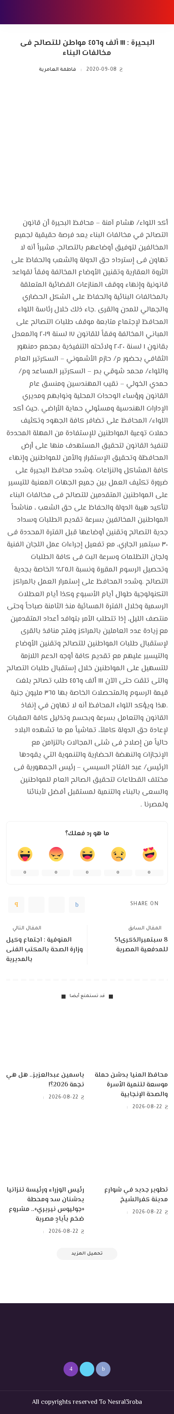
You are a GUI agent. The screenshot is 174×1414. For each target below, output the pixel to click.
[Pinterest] (36, 905)
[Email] (16, 905)
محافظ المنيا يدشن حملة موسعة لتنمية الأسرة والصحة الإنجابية (131, 1085)
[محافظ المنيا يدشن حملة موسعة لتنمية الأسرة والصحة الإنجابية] (129, 1037)
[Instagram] (71, 1369)
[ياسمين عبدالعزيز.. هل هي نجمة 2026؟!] (45, 1037)
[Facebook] (77, 905)
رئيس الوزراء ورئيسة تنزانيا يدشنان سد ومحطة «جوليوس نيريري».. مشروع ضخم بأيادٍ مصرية (45, 1204)
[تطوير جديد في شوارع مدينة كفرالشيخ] (129, 1152)
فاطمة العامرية (57, 70)
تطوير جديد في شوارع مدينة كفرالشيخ (136, 1195)
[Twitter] (57, 905)
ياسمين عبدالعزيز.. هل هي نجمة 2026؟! (45, 1080)
